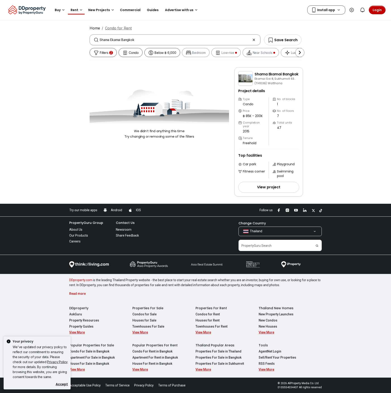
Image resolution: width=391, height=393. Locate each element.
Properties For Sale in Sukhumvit (220, 363)
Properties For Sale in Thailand (218, 351)
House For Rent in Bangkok (152, 363)
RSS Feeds (267, 363)
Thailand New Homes (276, 308)
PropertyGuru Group (86, 222)
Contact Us (125, 222)
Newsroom (123, 229)
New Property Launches (276, 314)
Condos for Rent (208, 314)
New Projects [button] (99, 10)
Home (95, 28)
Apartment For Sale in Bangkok (92, 357)
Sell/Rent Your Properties (277, 357)
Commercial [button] (130, 10)
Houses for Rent (207, 320)
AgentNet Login (270, 351)
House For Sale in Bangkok (89, 363)
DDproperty (78, 308)
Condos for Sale (144, 314)
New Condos (268, 320)
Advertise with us (179, 10)
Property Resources (84, 320)
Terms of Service (117, 385)
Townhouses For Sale (148, 326)
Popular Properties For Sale (91, 345)
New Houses (268, 326)
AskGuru (75, 314)
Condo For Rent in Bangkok (152, 351)
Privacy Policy (57, 362)
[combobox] (175, 40)
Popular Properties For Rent (155, 345)
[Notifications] (362, 9)
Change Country (252, 223)
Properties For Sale (147, 308)
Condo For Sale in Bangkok (89, 351)
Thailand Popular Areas (215, 345)
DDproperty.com (80, 280)
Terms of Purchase (172, 385)
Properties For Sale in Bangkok (218, 357)
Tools (263, 345)
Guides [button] (153, 10)
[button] (268, 187)
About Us (75, 229)
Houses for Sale (144, 320)
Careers (75, 241)
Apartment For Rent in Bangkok (155, 357)
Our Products (78, 235)
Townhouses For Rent (211, 326)
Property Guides (81, 326)
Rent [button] (74, 10)
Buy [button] (58, 10)
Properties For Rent (211, 308)
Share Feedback (127, 235)
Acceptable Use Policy (85, 385)
